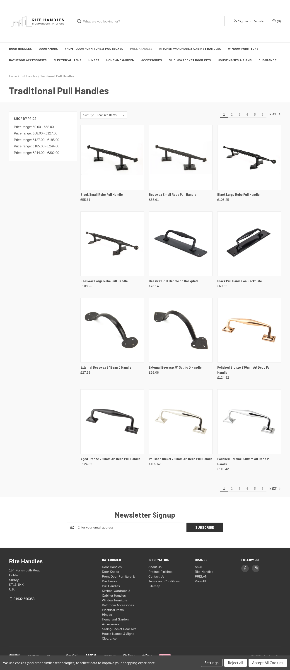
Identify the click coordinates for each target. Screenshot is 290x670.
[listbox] (111, 115)
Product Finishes (160, 571)
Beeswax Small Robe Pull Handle (172, 195)
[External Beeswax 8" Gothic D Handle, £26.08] (181, 330)
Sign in (243, 21)
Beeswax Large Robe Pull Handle (104, 281)
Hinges (93, 60)
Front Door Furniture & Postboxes (94, 48)
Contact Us (156, 576)
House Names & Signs (235, 60)
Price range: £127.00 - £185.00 (36, 140)
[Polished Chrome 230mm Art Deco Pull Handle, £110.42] (249, 421)
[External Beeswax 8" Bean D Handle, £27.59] (112, 330)
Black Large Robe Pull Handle (238, 195)
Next (273, 114)
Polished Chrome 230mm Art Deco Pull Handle (244, 461)
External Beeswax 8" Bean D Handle (105, 367)
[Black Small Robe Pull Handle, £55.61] (112, 157)
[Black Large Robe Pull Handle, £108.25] (249, 157)
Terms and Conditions (164, 581)
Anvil (198, 567)
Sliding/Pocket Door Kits (190, 60)
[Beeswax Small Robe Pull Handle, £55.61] (181, 157)
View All (200, 581)
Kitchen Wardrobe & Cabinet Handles (190, 48)
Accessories (151, 60)
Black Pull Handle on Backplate (239, 281)
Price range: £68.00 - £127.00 (35, 133)
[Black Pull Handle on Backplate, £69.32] (249, 243)
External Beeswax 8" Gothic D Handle (175, 367)
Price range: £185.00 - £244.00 (36, 146)
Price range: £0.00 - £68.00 (34, 127)
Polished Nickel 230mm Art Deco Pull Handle (181, 459)
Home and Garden (120, 60)
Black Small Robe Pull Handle (101, 195)
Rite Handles (204, 571)
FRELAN (201, 576)
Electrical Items (67, 60)
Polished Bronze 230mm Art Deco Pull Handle (244, 370)
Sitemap (154, 586)
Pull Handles (141, 48)
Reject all (235, 662)
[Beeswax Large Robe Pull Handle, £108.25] (112, 243)
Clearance (267, 60)
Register (259, 21)
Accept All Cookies (267, 662)
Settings (212, 662)
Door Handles (20, 48)
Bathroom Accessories (28, 60)
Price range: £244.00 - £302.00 (36, 153)
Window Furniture (243, 48)
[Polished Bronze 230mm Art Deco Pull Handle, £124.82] (249, 330)
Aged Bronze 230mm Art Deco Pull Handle (110, 459)
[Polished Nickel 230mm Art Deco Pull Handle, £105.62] (181, 421)
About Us (155, 567)
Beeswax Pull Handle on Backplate (173, 281)
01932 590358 (24, 599)
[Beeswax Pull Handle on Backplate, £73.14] (181, 243)
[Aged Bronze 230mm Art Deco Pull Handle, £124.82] (112, 421)
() (278, 21)
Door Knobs (48, 48)
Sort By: (88, 115)
